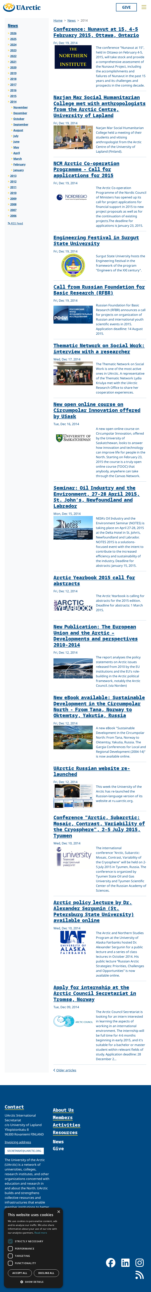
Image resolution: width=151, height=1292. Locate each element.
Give (126, 7)
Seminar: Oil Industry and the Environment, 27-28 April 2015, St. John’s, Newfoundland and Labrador (96, 497)
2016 (13, 90)
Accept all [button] (19, 1273)
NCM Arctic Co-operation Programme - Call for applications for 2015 (86, 169)
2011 (13, 187)
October (18, 119)
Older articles (66, 1070)
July (15, 136)
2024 (13, 44)
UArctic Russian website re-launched (91, 771)
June (16, 141)
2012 (13, 181)
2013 (13, 176)
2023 (13, 50)
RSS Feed (16, 223)
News (71, 20)
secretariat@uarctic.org (24, 1151)
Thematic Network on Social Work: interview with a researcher (99, 348)
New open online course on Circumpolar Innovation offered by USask (96, 410)
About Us (63, 1110)
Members (63, 1118)
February (19, 164)
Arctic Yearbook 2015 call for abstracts (94, 580)
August (18, 130)
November (20, 107)
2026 (13, 33)
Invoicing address (18, 1142)
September (20, 124)
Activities (66, 1125)
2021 (13, 62)
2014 (13, 101)
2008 (13, 204)
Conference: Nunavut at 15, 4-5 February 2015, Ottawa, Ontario (96, 32)
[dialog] (33, 1248)
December (20, 113)
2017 (13, 84)
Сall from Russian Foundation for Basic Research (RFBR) (99, 290)
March (17, 158)
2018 (13, 79)
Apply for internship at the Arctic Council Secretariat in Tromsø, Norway (94, 993)
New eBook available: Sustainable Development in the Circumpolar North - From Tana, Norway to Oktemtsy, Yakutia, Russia (99, 706)
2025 (13, 39)
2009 (13, 198)
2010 (13, 193)
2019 (13, 73)
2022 (13, 56)
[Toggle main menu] (144, 7)
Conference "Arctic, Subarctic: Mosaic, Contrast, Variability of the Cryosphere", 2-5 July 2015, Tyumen (99, 826)
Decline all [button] (46, 1273)
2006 (13, 215)
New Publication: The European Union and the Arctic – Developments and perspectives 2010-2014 (95, 635)
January (18, 170)
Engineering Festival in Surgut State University (96, 240)
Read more (40, 1232)
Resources (65, 1132)
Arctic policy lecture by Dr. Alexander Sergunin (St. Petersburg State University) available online (93, 911)
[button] (33, 1281)
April (16, 153)
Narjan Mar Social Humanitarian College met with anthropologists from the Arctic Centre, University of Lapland (99, 106)
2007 (13, 210)
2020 (13, 67)
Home (58, 20)
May (16, 147)
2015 (13, 96)
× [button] (58, 1211)
